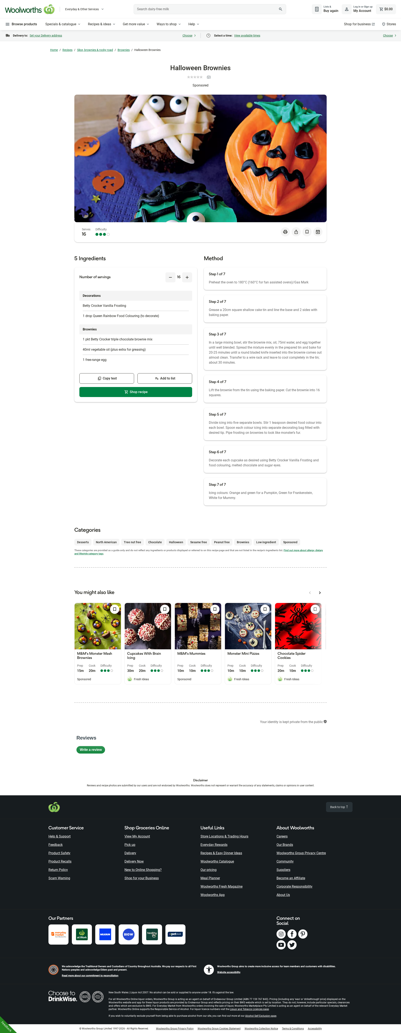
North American (106, 542)
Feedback (55, 845)
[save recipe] (307, 231)
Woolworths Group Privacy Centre (301, 853)
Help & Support (59, 836)
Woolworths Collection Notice (261, 1028)
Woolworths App (212, 895)
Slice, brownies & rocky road (95, 50)
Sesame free (198, 542)
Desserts (83, 542)
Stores (391, 24)
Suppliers (283, 870)
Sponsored (200, 85)
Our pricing (208, 870)
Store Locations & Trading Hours (224, 836)
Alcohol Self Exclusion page (260, 1015)
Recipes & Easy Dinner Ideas (221, 853)
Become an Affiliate (291, 878)
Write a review (92, 751)
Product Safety (59, 853)
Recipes (67, 50)
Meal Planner (210, 878)
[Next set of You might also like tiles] (320, 592)
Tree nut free (132, 542)
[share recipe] (296, 231)
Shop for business (357, 24)
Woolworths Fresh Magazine (221, 886)
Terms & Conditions (293, 1028)
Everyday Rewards (213, 845)
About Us (283, 895)
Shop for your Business (141, 878)
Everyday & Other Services (82, 9)
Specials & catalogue (60, 24)
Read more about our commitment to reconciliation (90, 975)
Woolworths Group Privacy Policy (175, 1028)
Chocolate (155, 542)
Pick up (129, 845)
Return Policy (58, 870)
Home (54, 50)
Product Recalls (59, 861)
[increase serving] (187, 277)
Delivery (130, 853)
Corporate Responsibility (294, 886)
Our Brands (285, 845)
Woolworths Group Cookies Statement (219, 1028)
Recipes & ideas (99, 24)
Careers (282, 836)
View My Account (137, 836)
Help (191, 24)
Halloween (176, 542)
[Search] (280, 9)
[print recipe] (285, 231)
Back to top (338, 807)
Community (285, 861)
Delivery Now (134, 861)
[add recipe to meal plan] (317, 231)
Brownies (124, 50)
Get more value (134, 24)
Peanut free (222, 542)
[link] (200, 77)
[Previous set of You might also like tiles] (310, 592)
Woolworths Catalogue (217, 861)
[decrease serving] (170, 277)
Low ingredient (266, 542)
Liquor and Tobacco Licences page (249, 1009)
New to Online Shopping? (143, 870)
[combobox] (210, 9)
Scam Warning (59, 878)
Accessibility (315, 1028)
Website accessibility (228, 972)
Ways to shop (167, 24)
